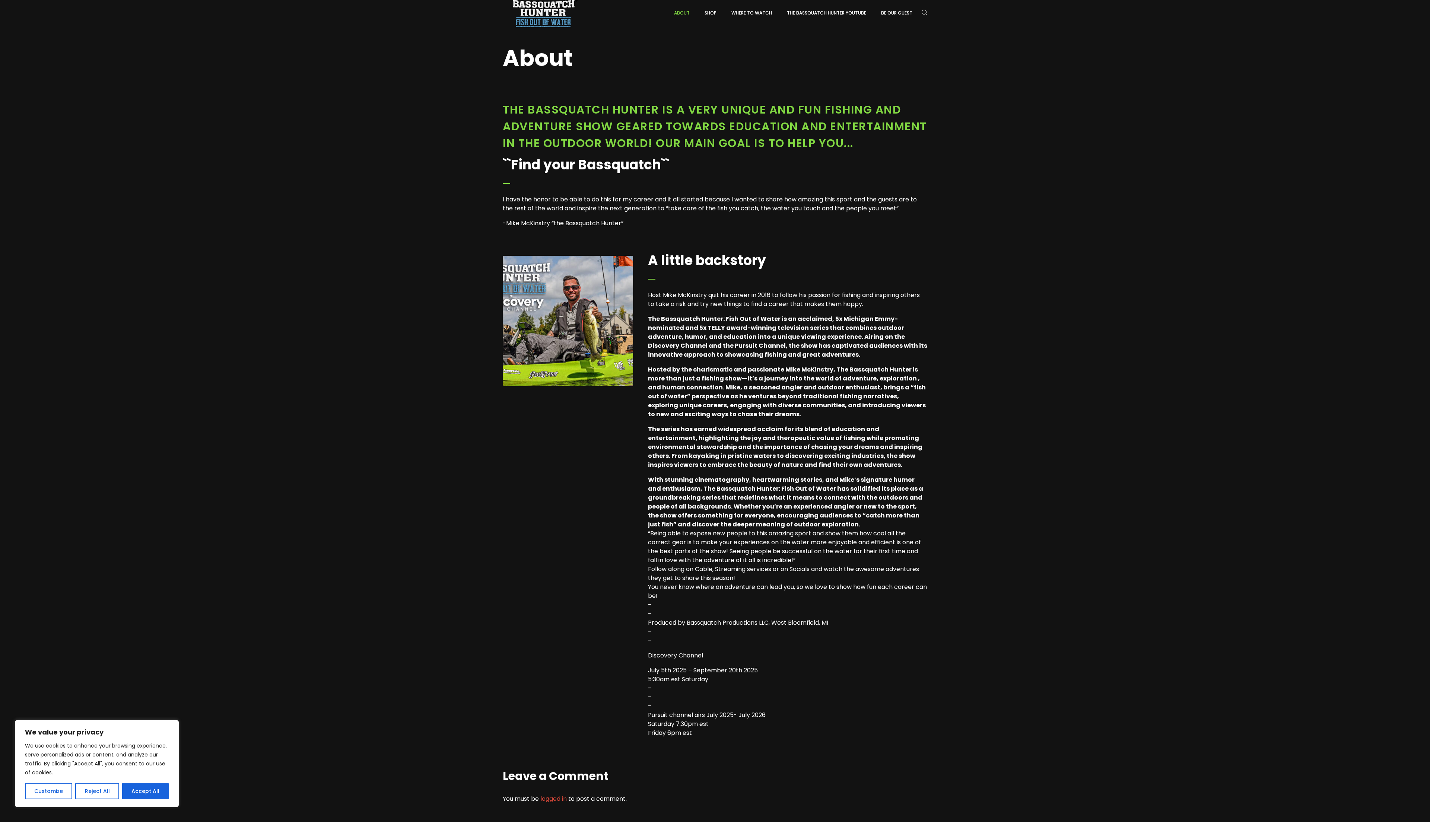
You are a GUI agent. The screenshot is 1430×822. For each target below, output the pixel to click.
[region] (97, 763)
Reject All (97, 791)
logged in (553, 798)
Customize (48, 791)
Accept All (145, 791)
